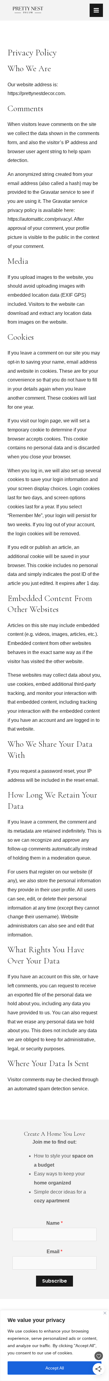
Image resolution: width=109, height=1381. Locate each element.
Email (54, 1251)
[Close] (105, 1313)
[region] (54, 1345)
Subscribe (54, 1280)
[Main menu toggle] (96, 10)
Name (54, 1223)
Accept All (54, 1368)
